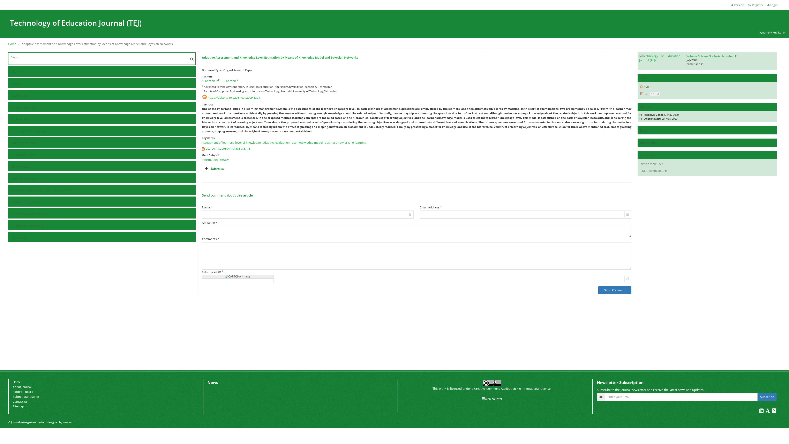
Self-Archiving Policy (26, 202)
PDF (651, 94)
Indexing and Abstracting (29, 131)
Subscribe (767, 397)
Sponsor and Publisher (27, 226)
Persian (738, 5)
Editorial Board (22, 119)
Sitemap (18, 406)
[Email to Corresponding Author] (217, 80)
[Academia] (768, 411)
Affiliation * (210, 223)
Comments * (210, 239)
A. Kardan (208, 81)
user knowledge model (307, 143)
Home (12, 44)
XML (646, 87)
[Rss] (774, 411)
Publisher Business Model (30, 214)
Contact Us (19, 237)
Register (757, 5)
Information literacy (215, 160)
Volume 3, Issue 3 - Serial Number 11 (712, 56)
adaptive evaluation (276, 143)
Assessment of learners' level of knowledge (231, 143)
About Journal (22, 387)
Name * (207, 207)
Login (773, 5)
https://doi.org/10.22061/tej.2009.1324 (234, 97)
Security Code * (212, 272)
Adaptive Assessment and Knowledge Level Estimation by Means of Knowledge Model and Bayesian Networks (280, 57)
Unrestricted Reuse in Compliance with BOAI (42, 190)
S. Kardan (229, 81)
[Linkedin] (762, 411)
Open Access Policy (25, 178)
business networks (337, 143)
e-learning (359, 143)
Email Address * (431, 207)
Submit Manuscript (25, 108)
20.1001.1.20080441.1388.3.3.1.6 (228, 148)
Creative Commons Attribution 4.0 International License (512, 389)
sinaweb (68, 422)
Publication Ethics (24, 155)
